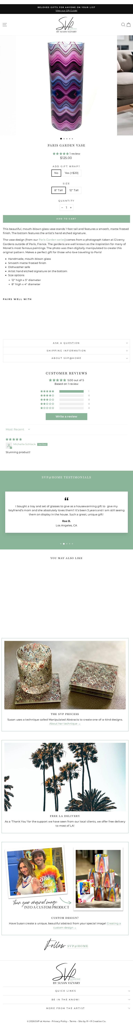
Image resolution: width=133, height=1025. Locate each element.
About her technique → (65, 723)
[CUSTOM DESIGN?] (65, 879)
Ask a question (66, 343)
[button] (61, 153)
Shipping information (66, 350)
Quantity (66, 201)
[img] (14, 439)
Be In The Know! (66, 999)
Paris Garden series (52, 239)
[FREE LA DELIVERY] (65, 777)
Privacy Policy (59, 1021)
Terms (73, 1021)
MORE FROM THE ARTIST (65, 1008)
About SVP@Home (66, 358)
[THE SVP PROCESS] (65, 675)
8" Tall (58, 190)
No (56, 173)
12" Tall (74, 190)
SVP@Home (77, 946)
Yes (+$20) (72, 173)
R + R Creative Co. (96, 1021)
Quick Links (65, 991)
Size (66, 183)
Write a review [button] (66, 416)
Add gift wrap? (66, 166)
